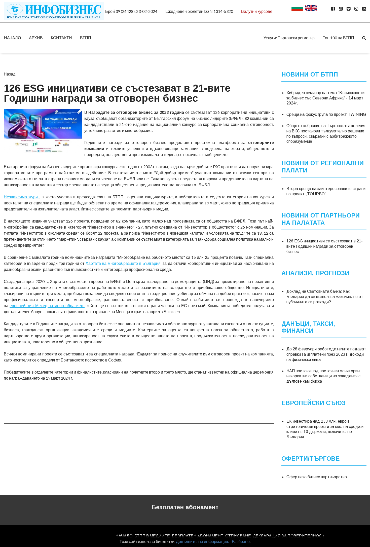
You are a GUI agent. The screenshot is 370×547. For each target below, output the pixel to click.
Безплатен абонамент (185, 507)
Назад (9, 73)
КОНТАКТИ (61, 37)
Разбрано (241, 541)
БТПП (85, 37)
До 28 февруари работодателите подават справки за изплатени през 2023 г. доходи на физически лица (326, 354)
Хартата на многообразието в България (123, 263)
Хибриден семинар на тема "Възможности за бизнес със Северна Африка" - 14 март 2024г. (325, 98)
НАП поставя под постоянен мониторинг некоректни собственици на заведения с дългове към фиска (323, 376)
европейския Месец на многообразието (47, 305)
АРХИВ (36, 37)
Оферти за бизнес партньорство (316, 477)
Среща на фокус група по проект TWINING (326, 114)
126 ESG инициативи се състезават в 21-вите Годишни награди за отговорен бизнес (324, 246)
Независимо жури (21, 196)
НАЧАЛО (12, 37)
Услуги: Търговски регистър (289, 37)
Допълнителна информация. (202, 541)
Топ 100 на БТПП (338, 37)
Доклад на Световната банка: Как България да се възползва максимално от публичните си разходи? (324, 296)
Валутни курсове (256, 11)
